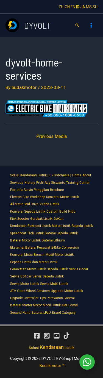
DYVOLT (37, 25)
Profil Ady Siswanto (50, 183)
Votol (74, 305)
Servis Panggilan (36, 190)
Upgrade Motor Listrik (67, 291)
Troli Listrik (35, 233)
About (86, 175)
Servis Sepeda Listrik (48, 276)
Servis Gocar (78, 269)
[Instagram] (46, 335)
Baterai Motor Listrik (25, 240)
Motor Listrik (61, 226)
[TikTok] (66, 335)
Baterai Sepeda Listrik (61, 233)
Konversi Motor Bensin (27, 255)
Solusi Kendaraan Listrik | (29, 175)
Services (16, 183)
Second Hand (20, 313)
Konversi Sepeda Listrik (27, 211)
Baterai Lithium (53, 240)
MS (89, 7)
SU (95, 7)
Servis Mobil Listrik (54, 284)
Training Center (78, 183)
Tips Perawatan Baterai (57, 298)
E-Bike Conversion (65, 247)
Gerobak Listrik (41, 219)
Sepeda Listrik (82, 226)
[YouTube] (56, 335)
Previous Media (51, 136)
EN (73, 7)
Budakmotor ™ (52, 365)
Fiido (71, 211)
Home (76, 175)
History (29, 183)
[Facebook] (37, 335)
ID (77, 7)
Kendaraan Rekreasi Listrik (30, 226)
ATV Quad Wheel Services (30, 291)
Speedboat (18, 233)
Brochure (57, 190)
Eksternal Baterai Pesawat (30, 247)
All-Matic (16, 204)
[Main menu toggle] (91, 25)
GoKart (59, 219)
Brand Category (64, 313)
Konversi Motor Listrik (62, 197)
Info (20, 190)
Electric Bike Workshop (27, 197)
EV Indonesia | (60, 175)
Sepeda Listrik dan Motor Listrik (33, 262)
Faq (13, 190)
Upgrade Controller (24, 298)
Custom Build (56, 211)
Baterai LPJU (41, 313)
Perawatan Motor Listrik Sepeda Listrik (39, 269)
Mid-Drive (31, 204)
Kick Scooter (19, 219)
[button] (77, 25)
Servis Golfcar (20, 276)
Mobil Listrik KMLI (56, 305)
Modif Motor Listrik (60, 255)
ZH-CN (64, 7)
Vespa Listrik (49, 204)
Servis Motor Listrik (24, 284)
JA (82, 7)
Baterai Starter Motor (26, 305)
